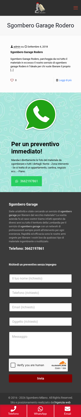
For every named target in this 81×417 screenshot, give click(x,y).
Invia (40, 378)
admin (17, 46)
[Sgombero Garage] (40, 8)
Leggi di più (65, 80)
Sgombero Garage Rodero (26, 52)
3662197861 (34, 248)
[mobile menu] (75, 8)
